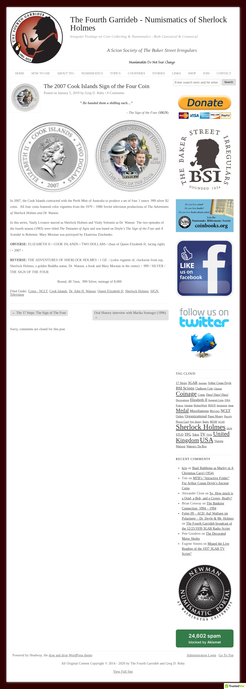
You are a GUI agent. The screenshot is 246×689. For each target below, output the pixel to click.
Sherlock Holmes (136, 291)
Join (206, 73)
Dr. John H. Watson (82, 291)
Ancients (202, 383)
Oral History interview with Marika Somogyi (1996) (130, 315)
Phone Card (182, 421)
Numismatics (92, 73)
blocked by (210, 640)
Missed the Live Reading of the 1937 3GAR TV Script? (205, 549)
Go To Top (226, 655)
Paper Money (215, 416)
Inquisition (222, 405)
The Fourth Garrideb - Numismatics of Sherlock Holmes (148, 24)
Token (195, 434)
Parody (228, 416)
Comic (201, 394)
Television (17, 294)
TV (202, 434)
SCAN (221, 421)
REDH (213, 421)
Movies (215, 411)
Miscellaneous (199, 411)
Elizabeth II (198, 400)
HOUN (212, 405)
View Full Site (123, 671)
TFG (187, 434)
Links (176, 73)
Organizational (196, 416)
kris (184, 468)
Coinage (186, 393)
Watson (180, 446)
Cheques (218, 388)
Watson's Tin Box (196, 446)
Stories (158, 73)
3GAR (192, 383)
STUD (180, 434)
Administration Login (201, 655)
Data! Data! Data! (217, 394)
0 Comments (115, 93)
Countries (136, 73)
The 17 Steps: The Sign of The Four (39, 313)
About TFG (65, 73)
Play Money (196, 421)
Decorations (182, 400)
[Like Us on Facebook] (205, 296)
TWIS (209, 434)
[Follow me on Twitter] (205, 361)
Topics (115, 73)
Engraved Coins (216, 400)
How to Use (40, 73)
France (179, 405)
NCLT (225, 410)
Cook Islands (58, 291)
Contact (224, 73)
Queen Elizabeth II (110, 291)
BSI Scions (185, 388)
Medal (182, 410)
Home (19, 73)
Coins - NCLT (38, 291)
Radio (206, 421)
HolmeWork (200, 405)
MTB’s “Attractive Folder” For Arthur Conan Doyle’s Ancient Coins (205, 483)
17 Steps (181, 383)
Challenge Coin (204, 388)
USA (206, 439)
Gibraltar (188, 405)
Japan (231, 405)
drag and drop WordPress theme (70, 655)
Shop (192, 73)
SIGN (154, 291)
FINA (227, 400)
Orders (180, 416)
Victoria (218, 441)
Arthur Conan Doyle (219, 383)
